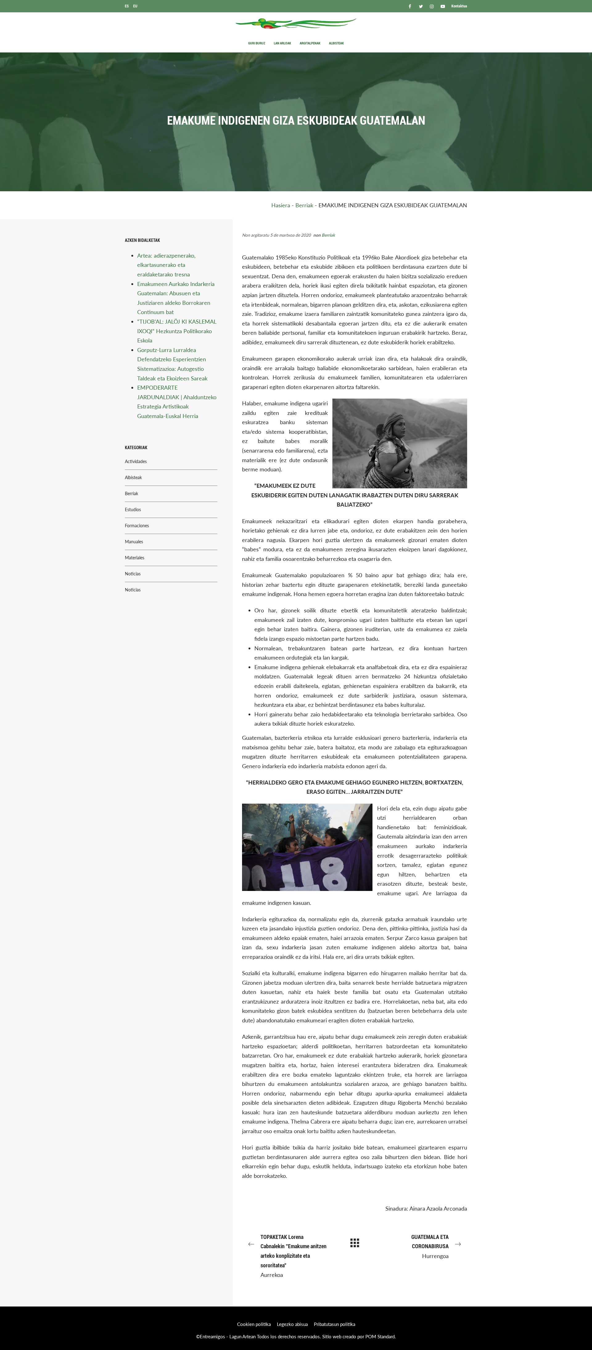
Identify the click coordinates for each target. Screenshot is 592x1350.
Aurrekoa (294, 1256)
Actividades (136, 461)
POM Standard (380, 1336)
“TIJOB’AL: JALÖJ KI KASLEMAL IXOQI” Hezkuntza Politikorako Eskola (176, 331)
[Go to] (410, 6)
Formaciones (137, 525)
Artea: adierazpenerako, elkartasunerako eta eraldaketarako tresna (166, 265)
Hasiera (280, 205)
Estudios (133, 509)
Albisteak (133, 477)
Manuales (134, 541)
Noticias (133, 573)
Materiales (134, 557)
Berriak (304, 205)
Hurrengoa (430, 1246)
